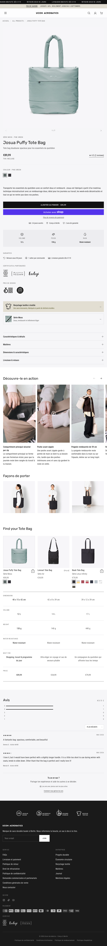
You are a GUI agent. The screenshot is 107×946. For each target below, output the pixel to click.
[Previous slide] (94, 378)
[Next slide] (101, 378)
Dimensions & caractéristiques (16, 352)
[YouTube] (13, 901)
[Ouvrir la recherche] (89, 13)
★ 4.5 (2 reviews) (96, 155)
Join (44, 838)
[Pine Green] (5, 175)
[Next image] (101, 131)
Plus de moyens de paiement (53, 217)
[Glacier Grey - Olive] (74, 586)
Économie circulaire (64, 859)
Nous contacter (9, 887)
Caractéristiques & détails (14, 336)
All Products (18, 21)
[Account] (95, 13)
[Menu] (5, 13)
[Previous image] (6, 131)
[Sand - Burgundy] (87, 582)
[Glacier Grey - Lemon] (78, 582)
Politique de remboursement (65, 940)
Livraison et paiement (12, 859)
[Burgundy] (83, 582)
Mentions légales (63, 878)
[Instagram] (4, 901)
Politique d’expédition (84, 940)
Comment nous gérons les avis (53, 791)
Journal (59, 873)
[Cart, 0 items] (101, 13)
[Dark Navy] (91, 582)
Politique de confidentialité (14, 873)
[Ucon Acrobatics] (47, 13)
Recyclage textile (63, 864)
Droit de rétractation (11, 869)
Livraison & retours (11, 360)
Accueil (6, 21)
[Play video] (19, 414)
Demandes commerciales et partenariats (20, 878)
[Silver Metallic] (100, 582)
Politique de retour (10, 864)
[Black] (9, 175)
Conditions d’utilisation (44, 940)
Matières (7, 344)
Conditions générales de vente (15, 883)
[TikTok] (8, 901)
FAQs (5, 855)
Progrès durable (62, 855)
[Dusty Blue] (96, 582)
